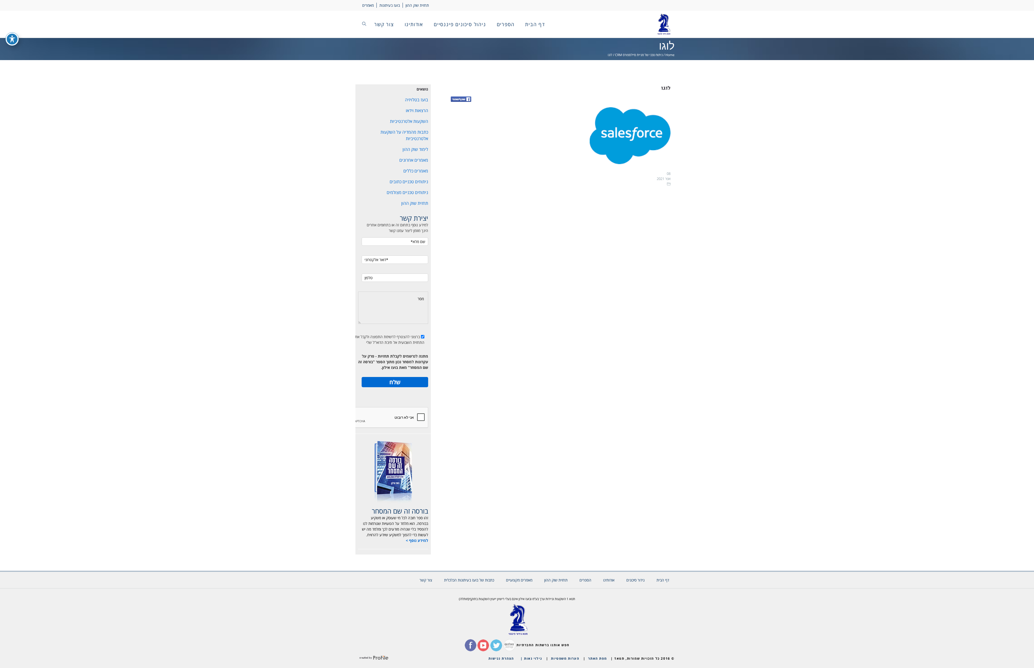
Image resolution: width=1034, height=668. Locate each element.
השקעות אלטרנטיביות (409, 121)
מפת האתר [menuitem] (597, 658)
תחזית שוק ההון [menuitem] (556, 580)
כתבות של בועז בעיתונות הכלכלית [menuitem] (469, 580)
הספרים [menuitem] (506, 24)
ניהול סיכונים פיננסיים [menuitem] (460, 24)
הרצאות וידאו (417, 110)
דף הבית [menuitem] (535, 24)
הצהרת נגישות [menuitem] (501, 658)
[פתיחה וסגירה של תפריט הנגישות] (12, 39)
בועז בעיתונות (389, 5)
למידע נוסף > (417, 540)
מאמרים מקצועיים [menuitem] (519, 580)
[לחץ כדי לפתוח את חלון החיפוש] (364, 24)
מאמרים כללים (415, 171)
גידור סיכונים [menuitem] (635, 580)
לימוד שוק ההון (415, 149)
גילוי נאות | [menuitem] (531, 658)
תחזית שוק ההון (417, 5)
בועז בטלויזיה (416, 100)
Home (670, 55)
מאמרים (368, 5)
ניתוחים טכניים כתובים (409, 182)
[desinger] (373, 658)
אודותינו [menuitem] (414, 24)
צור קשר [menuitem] (384, 24)
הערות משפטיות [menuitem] (565, 658)
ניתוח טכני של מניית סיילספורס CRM (639, 55)
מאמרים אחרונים (413, 160)
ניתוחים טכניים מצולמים (407, 192)
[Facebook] (461, 99)
